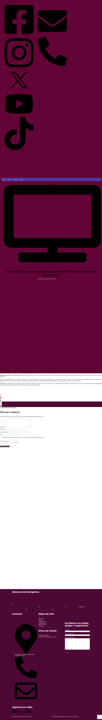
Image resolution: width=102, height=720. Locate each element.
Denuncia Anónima (30, 604)
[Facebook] (14, 711)
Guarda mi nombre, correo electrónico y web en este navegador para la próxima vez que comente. (23, 437)
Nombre (2, 429)
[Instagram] (17, 711)
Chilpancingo (9, 404)
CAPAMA (44, 602)
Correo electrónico (4, 432)
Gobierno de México (44, 635)
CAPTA (82, 602)
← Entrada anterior (4, 407)
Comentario (3, 427)
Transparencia (42, 621)
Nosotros (21, 179)
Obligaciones (42, 623)
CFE (67, 602)
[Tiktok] (25, 711)
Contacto (15, 179)
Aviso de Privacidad (73, 716)
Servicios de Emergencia (16, 600)
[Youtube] (29, 711)
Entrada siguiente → (12, 407)
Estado (13, 404)
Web (1, 434)
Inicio (3, 179)
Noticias (9, 179)
